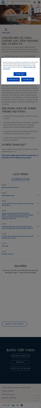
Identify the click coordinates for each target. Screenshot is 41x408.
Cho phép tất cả (27, 79)
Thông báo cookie (27, 67)
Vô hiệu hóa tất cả (13, 79)
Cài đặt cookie (20, 74)
